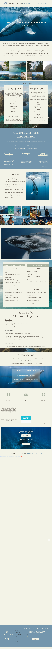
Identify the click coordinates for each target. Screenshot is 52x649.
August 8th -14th (13, 101)
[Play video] (26, 243)
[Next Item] (49, 540)
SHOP (16, 636)
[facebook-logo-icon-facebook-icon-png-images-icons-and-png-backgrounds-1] (8, 639)
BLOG (16, 641)
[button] (49, 3)
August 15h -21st (13, 103)
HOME (16, 628)
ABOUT (16, 639)
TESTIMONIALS (18, 634)
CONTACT (17, 638)
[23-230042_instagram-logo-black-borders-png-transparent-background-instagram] (6, 639)
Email (28, 634)
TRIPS (16, 630)
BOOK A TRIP (17, 632)
